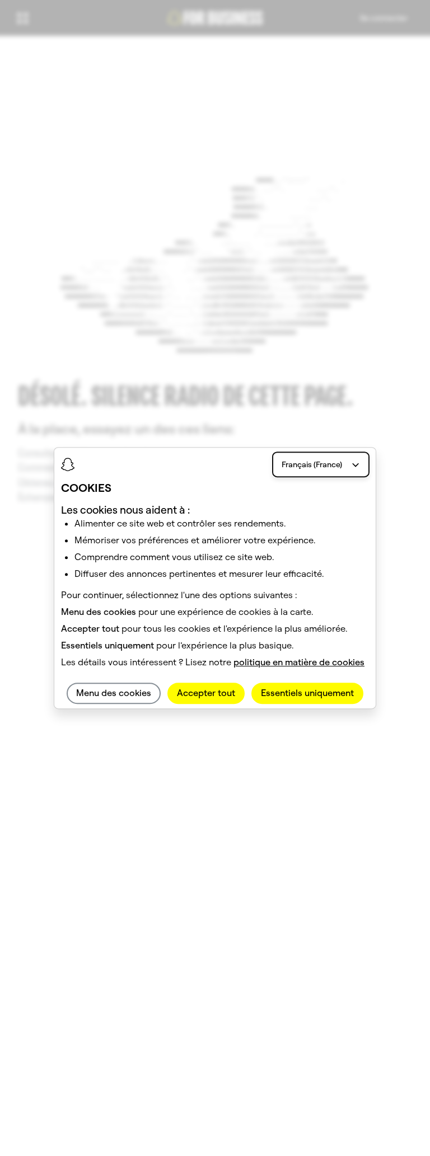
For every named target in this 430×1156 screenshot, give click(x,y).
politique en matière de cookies (298, 662)
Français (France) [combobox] (312, 464)
